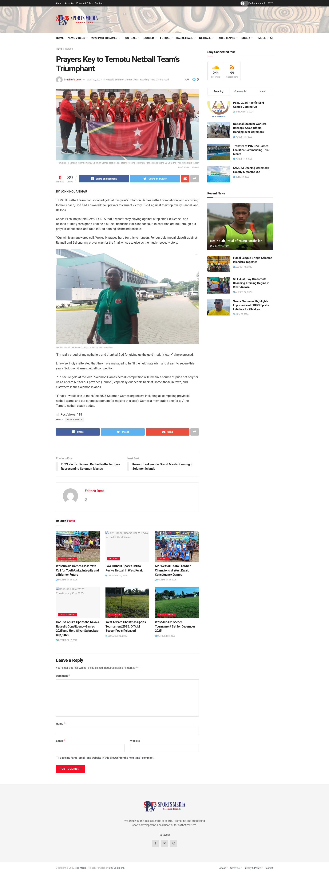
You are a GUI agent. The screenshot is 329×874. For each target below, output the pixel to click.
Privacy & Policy (84, 3)
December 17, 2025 (67, 640)
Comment (63, 675)
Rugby (245, 37)
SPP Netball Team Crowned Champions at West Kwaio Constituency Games (173, 570)
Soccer (149, 37)
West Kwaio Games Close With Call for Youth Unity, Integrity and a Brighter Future (77, 570)
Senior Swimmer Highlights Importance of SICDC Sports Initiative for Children (251, 305)
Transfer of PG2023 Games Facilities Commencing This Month (251, 150)
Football (130, 37)
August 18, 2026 (220, 246)
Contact (99, 3)
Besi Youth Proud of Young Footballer (236, 241)
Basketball (184, 37)
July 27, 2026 (241, 314)
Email (60, 740)
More (262, 37)
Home (60, 37)
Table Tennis (226, 37)
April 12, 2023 (94, 79)
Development (67, 558)
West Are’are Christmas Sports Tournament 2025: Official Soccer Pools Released (125, 626)
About (59, 3)
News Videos (76, 37)
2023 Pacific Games (104, 37)
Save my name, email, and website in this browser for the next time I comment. (107, 757)
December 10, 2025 (117, 636)
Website (135, 740)
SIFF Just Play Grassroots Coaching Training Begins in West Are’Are (251, 283)
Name (61, 723)
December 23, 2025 (67, 580)
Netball (205, 37)
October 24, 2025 (166, 636)
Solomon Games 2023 (126, 79)
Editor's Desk (74, 79)
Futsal (165, 37)
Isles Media (80, 868)
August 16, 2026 (243, 292)
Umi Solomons (116, 868)
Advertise (69, 3)
